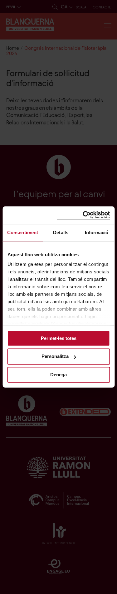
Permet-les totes (58, 338)
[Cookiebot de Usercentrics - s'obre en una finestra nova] (83, 215)
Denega (58, 374)
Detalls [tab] (60, 232)
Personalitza (55, 356)
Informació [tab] (97, 232)
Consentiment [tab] (22, 232)
